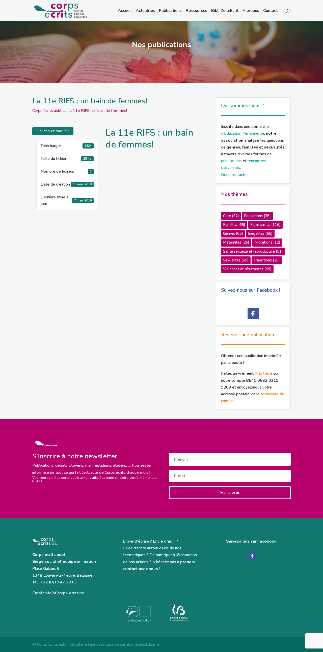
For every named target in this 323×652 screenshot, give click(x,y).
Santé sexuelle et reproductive (253, 251)
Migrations (267, 242)
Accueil (125, 11)
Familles (234, 224)
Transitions (267, 260)
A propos (251, 11)
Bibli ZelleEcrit (224, 11)
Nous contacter (234, 174)
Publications (170, 11)
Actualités (145, 11)
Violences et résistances (247, 269)
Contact (270, 11)
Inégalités (260, 233)
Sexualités (236, 260)
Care (231, 215)
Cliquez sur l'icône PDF (53, 131)
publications (231, 161)
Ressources (196, 11)
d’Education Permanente (242, 133)
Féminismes (265, 224)
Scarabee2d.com (142, 644)
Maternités (236, 242)
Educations (257, 215)
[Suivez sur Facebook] (252, 556)
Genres (233, 233)
